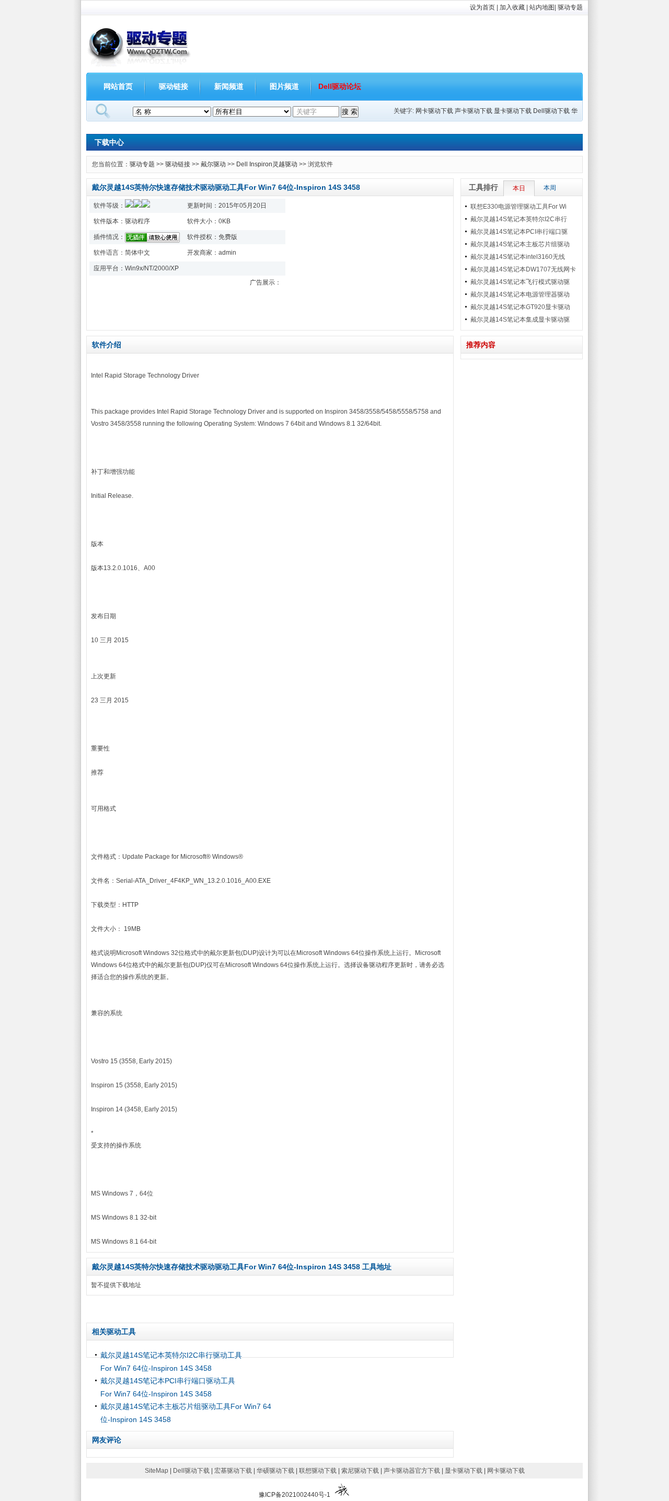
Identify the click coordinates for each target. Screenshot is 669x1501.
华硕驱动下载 (275, 1470)
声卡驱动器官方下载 (412, 1470)
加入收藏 (512, 7)
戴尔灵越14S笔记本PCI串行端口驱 (519, 231)
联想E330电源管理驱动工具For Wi (518, 206)
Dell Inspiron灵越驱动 (266, 164)
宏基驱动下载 (233, 1470)
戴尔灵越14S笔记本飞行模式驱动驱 (520, 282)
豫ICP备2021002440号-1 (294, 1494)
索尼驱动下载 (360, 1470)
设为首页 (482, 7)
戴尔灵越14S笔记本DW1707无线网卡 (523, 269)
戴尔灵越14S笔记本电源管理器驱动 (520, 294)
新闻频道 (229, 86)
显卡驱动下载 (513, 111)
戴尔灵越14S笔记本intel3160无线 (517, 256)
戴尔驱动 (213, 164)
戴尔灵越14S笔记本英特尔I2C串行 (518, 219)
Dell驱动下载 (551, 111)
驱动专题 (570, 7)
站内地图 (542, 7)
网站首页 (118, 86)
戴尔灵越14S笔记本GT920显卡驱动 (520, 307)
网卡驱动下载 (434, 111)
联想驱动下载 (318, 1470)
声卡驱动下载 (473, 111)
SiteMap (156, 1470)
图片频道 (284, 86)
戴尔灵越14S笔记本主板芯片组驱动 (520, 244)
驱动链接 (173, 86)
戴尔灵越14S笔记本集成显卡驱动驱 (520, 319)
